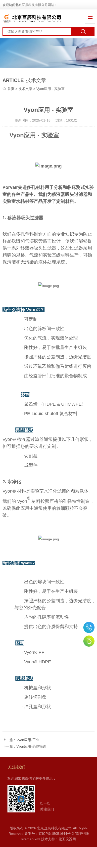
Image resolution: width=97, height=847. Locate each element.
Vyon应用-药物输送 (31, 746)
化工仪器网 (67, 839)
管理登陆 (82, 834)
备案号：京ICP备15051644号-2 (49, 834)
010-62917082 (89, 627)
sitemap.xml (30, 839)
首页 (10, 89)
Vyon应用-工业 (27, 740)
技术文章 (25, 89)
